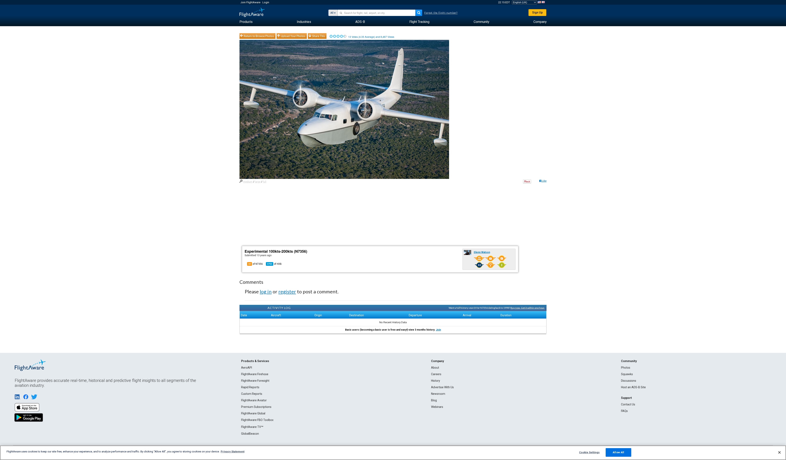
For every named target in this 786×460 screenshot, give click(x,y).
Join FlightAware (250, 2)
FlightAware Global (253, 413)
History (435, 380)
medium (248, 181)
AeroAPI (246, 367)
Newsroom (438, 393)
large (258, 181)
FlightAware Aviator (254, 400)
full (264, 181)
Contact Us (628, 404)
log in (266, 291)
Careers (436, 374)
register (287, 291)
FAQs (624, 411)
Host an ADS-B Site (633, 387)
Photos (625, 367)
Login (265, 2)
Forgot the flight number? (441, 12)
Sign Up (537, 12)
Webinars (437, 406)
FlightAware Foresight (255, 380)
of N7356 (255, 264)
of (274, 264)
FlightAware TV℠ (252, 427)
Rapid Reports (250, 387)
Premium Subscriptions (256, 406)
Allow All (618, 452)
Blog (434, 400)
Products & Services (255, 361)
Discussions (628, 380)
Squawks (627, 374)
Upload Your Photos (293, 36)
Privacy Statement (232, 451)
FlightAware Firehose (254, 374)
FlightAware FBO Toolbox (257, 420)
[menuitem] (246, 22)
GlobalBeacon (250, 433)
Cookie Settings (589, 452)
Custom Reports (251, 393)
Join (438, 329)
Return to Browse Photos (259, 36)
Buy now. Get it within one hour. (527, 307)
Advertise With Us (442, 387)
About (435, 367)
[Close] (779, 452)
